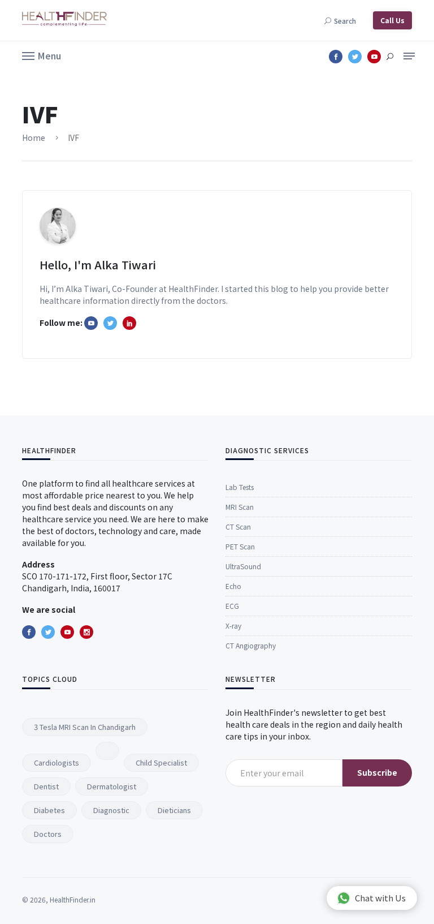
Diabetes (49, 810)
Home (33, 137)
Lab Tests (239, 487)
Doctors (48, 833)
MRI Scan (239, 507)
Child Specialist (161, 762)
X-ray (233, 625)
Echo (233, 586)
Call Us (392, 20)
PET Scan (240, 546)
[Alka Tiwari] (129, 323)
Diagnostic (111, 810)
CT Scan (238, 526)
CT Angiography (250, 645)
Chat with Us (380, 898)
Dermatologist (111, 786)
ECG (232, 606)
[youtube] (67, 632)
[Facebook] (29, 632)
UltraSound (243, 566)
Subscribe (377, 772)
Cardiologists (56, 762)
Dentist (46, 786)
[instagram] (86, 632)
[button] (41, 55)
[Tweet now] (48, 632)
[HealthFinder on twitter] (110, 323)
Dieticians (174, 810)
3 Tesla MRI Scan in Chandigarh (85, 726)
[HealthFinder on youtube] (91, 323)
